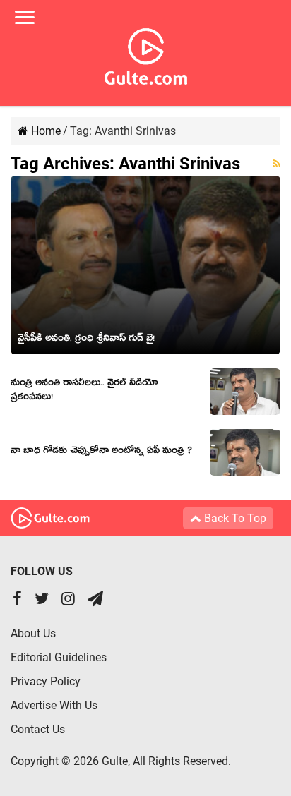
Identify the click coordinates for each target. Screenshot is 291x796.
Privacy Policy (46, 681)
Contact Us (38, 729)
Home (44, 131)
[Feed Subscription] (276, 163)
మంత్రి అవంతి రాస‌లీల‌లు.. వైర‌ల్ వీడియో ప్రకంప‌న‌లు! (84, 391)
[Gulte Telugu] (146, 54)
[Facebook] (17, 600)
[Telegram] (95, 600)
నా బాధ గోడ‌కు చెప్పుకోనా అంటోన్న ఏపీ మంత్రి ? (101, 452)
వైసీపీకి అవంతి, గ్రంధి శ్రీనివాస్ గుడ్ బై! (86, 340)
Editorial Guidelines (59, 657)
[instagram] (68, 600)
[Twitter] (41, 600)
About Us (33, 633)
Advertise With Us (54, 705)
